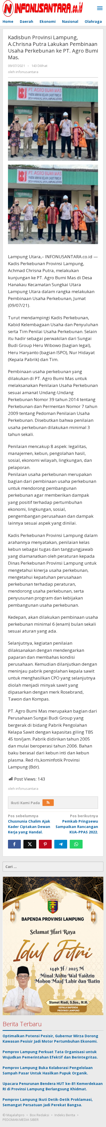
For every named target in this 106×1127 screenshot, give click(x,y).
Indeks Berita (65, 1115)
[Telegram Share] (60, 844)
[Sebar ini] (14, 844)
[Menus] (99, 8)
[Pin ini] (45, 844)
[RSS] (48, 802)
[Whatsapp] (76, 844)
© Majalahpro (13, 1115)
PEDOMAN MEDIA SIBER (21, 1119)
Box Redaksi (39, 1115)
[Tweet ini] (29, 844)
